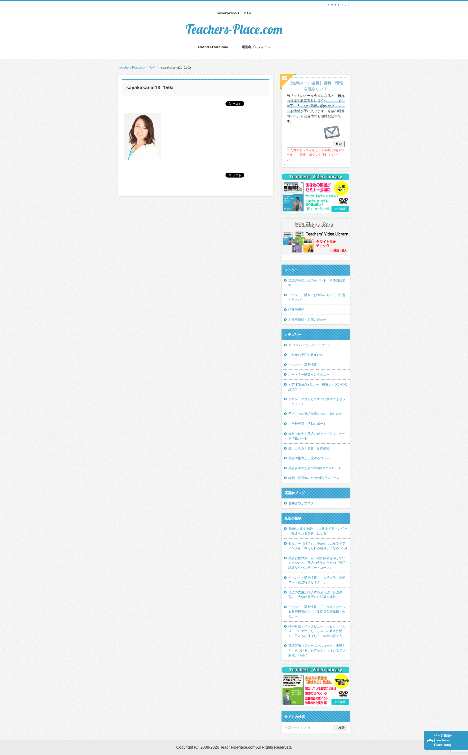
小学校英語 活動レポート (307, 424)
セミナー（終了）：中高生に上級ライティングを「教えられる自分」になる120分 (317, 546)
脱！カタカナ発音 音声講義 (309, 448)
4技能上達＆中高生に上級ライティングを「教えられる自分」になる (317, 531)
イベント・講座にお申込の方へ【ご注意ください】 (316, 297)
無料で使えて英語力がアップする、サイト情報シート (316, 436)
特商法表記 (296, 309)
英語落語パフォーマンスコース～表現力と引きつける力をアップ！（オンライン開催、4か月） (316, 650)
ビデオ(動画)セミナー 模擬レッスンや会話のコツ (317, 387)
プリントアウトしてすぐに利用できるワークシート (316, 401)
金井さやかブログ (301, 503)
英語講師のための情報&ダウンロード (314, 468)
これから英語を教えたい (305, 355)
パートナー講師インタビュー (309, 374)
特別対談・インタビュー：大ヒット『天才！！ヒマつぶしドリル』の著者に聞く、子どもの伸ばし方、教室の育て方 (316, 631)
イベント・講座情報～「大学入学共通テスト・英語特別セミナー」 (316, 580)
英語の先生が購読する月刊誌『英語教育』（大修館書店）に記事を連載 (315, 594)
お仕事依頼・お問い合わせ (307, 319)
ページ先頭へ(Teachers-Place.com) (443, 740)
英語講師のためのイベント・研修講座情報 (316, 282)
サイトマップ (340, 5)
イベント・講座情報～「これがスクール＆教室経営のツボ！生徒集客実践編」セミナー (316, 611)
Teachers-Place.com (234, 29)
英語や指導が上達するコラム (309, 458)
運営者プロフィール (256, 47)
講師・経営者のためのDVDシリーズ (313, 478)
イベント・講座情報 (302, 365)
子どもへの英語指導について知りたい (315, 414)
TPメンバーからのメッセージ (309, 345)
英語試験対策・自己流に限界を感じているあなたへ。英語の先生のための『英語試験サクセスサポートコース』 (316, 562)
